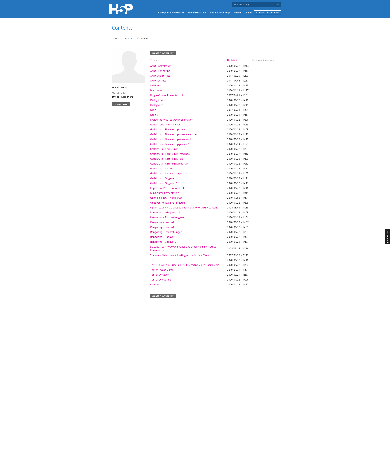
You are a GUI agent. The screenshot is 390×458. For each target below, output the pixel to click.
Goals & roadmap (220, 12)
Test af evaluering (160, 279)
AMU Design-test (160, 75)
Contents (127, 38)
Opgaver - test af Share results (167, 202)
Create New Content (163, 52)
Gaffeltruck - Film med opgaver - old (170, 139)
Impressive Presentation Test (167, 188)
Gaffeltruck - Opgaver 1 (163, 178)
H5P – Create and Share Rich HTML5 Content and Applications (121, 9)
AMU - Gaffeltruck (160, 66)
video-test (156, 284)
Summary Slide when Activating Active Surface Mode (179, 255)
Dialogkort (156, 105)
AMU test (155, 85)
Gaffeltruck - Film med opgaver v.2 (169, 144)
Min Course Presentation (164, 193)
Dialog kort (156, 100)
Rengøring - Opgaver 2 (163, 241)
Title (152, 60)
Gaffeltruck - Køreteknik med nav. (169, 163)
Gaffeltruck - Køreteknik (164, 149)
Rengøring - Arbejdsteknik (165, 212)
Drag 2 (154, 114)
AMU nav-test (158, 80)
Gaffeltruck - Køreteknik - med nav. (170, 154)
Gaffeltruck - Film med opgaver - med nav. (173, 134)
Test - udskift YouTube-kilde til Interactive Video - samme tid (184, 265)
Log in (248, 12)
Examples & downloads (171, 12)
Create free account (267, 12)
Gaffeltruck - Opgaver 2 (163, 183)
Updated (232, 60)
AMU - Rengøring (160, 70)
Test (152, 260)
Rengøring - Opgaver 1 (163, 237)
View (114, 38)
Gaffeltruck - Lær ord (162, 168)
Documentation (197, 12)
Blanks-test (156, 90)
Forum (237, 12)
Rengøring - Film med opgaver (167, 217)
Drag (153, 110)
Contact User (121, 104)
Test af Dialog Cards (162, 270)
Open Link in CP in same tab (166, 197)
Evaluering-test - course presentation (171, 119)
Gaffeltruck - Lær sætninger (166, 173)
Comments (143, 38)
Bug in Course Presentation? (166, 95)
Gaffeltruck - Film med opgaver (167, 129)
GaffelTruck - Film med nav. (165, 124)
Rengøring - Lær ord (162, 222)
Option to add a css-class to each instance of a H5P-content (184, 207)
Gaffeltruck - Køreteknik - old (166, 158)
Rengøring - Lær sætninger (166, 232)
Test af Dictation (159, 274)
